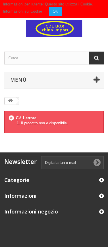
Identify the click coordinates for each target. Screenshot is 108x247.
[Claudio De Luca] (54, 28)
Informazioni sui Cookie (22, 11)
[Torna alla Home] (10, 101)
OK (55, 11)
